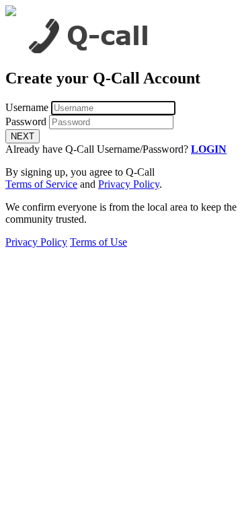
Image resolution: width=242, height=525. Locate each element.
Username (26, 107)
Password (25, 121)
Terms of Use (98, 242)
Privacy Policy (128, 184)
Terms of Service (41, 184)
